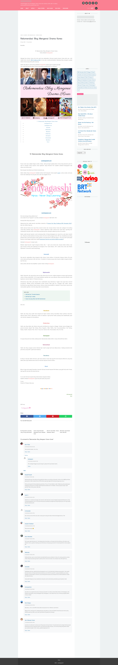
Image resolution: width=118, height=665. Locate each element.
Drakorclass (48, 133)
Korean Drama (92, 80)
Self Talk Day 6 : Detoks (30, 296)
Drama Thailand (81, 77)
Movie (82, 82)
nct (78, 90)
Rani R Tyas (27, 444)
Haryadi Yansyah (28, 474)
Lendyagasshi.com (48, 123)
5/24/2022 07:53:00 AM (29, 589)
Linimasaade (27, 511)
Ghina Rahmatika (28, 536)
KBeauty (79, 80)
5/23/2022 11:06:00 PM (29, 538)
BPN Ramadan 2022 (82, 72)
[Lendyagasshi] (26, 1)
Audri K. (26, 495)
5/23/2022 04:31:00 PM (29, 513)
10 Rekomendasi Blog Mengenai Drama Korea (47, 121)
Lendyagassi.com (48, 125)
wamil (58, 173)
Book (93, 72)
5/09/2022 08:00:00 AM (30, 446)
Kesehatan (85, 80)
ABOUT (27, 8)
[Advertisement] (46, 22)
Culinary (85, 74)
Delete (29, 451)
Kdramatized (48, 137)
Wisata (86, 87)
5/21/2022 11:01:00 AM (29, 477)
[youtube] (89, 3)
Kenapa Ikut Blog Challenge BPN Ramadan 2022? (59, 223)
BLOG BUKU (57, 8)
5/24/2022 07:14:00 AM (29, 569)
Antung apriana (28, 587)
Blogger (89, 72)
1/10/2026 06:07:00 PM (29, 622)
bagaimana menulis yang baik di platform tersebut (51, 239)
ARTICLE (32, 8)
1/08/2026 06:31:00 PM (30, 605)
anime (90, 87)
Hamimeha (27, 566)
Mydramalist (48, 129)
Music (87, 82)
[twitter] (86, 3)
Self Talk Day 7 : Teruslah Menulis (32, 294)
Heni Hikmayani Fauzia (30, 620)
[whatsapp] (65, 416)
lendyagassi (30, 459)
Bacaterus (48, 139)
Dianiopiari (48, 135)
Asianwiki (48, 127)
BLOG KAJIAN (50, 8)
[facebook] (83, 3)
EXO (87, 77)
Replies (26, 455)
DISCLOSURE (65, 8)
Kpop (79, 82)
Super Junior (85, 85)
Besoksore (48, 131)
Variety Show (80, 87)
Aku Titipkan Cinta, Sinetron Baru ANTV (87, 107)
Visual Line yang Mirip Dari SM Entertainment (35, 298)
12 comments (29, 42)
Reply (26, 451)
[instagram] (92, 3)
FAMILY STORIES (41, 8)
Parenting (92, 82)
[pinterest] (96, 3)
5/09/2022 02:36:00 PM (33, 461)
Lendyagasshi (60, 663)
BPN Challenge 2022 (35, 60)
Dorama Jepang (92, 74)
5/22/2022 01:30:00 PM (29, 497)
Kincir (48, 142)
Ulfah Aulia (27, 552)
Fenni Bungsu (28, 603)
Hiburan (91, 77)
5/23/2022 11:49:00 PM (29, 554)
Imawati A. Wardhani (29, 523)
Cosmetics (80, 74)
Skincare (79, 85)
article (94, 87)
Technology (92, 85)
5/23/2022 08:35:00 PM (30, 526)
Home (21, 8)
